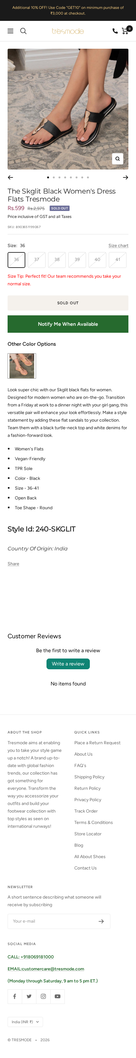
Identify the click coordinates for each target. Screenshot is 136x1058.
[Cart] (125, 31)
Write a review (68, 664)
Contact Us (85, 868)
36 (16, 259)
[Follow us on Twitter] (29, 996)
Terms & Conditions (93, 822)
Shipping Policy (89, 777)
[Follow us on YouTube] (57, 996)
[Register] (101, 921)
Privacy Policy (87, 799)
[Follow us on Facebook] (15, 996)
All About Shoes (90, 856)
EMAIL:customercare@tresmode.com (46, 969)
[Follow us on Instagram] (43, 996)
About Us (83, 754)
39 (77, 259)
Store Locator (88, 834)
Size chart (118, 245)
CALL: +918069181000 (31, 957)
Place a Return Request (97, 743)
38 (57, 259)
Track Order (86, 811)
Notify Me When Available (68, 324)
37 (36, 259)
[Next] (125, 177)
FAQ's (80, 765)
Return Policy (87, 788)
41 (117, 259)
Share (13, 563)
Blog (78, 845)
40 (97, 259)
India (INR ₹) (22, 1022)
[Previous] (10, 177)
